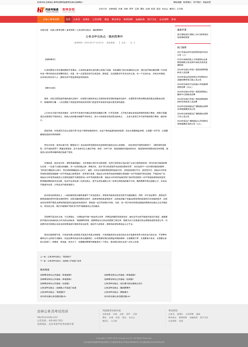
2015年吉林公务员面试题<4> (117, 296)
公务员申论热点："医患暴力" (59, 257)
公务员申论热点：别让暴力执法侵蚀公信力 (123, 283)
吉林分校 (103, 9)
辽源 (137, 9)
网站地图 (178, 2)
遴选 (106, 19)
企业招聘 (163, 19)
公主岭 (180, 9)
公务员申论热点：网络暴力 (116, 292)
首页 (68, 19)
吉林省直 (113, 9)
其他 (173, 19)
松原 (153, 9)
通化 (142, 9)
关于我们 (197, 2)
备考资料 (71, 30)
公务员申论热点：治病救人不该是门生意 (64, 261)
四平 (131, 9)
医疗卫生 (152, 19)
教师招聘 (128, 19)
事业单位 (116, 19)
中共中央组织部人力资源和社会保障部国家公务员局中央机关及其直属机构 (192, 62)
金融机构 (140, 19)
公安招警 (97, 19)
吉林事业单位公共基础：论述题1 (54, 283)
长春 (120, 9)
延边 (159, 9)
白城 (148, 9)
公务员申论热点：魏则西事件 (117, 288)
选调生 (86, 19)
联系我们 (187, 2)
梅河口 (172, 9)
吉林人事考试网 (51, 19)
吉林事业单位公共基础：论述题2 (118, 279)
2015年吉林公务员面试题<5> (53, 296)
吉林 (126, 9)
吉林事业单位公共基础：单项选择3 (55, 275)
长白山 (165, 9)
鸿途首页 (207, 2)
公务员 (76, 19)
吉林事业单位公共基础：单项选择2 (119, 275)
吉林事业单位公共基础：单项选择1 (55, 279)
